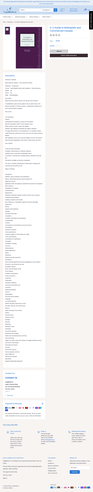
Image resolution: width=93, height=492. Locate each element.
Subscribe (75, 472)
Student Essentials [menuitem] (20, 17)
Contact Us (51, 463)
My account (73, 10)
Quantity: (52, 45)
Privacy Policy (52, 468)
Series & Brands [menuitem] (33, 17)
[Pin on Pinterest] (54, 35)
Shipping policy (52, 470)
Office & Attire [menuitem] (46, 17)
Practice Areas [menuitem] (7, 17)
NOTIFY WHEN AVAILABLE (69, 55)
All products (10, 22)
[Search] (55, 10)
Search (50, 461)
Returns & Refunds (53, 465)
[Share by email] (59, 35)
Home (4, 22)
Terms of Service (52, 473)
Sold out (59, 51)
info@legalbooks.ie (49, 439)
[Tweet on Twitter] (56, 35)
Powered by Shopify (7, 488)
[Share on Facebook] (51, 35)
